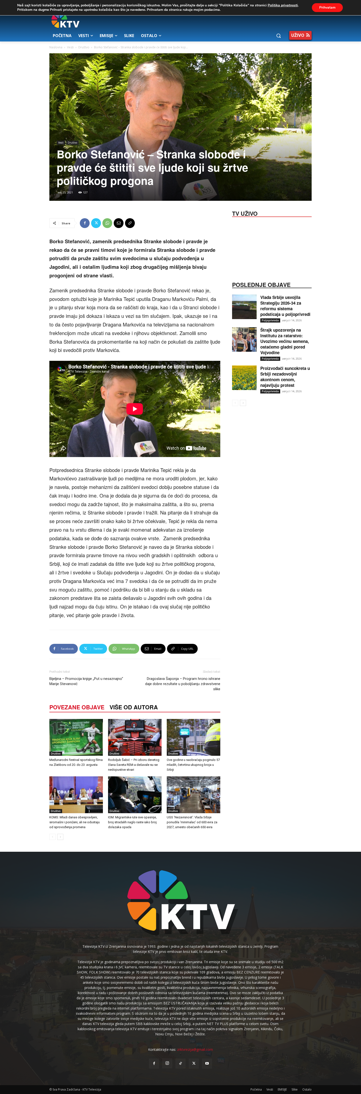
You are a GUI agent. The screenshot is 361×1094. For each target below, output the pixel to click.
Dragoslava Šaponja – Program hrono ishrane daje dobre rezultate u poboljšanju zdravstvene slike (182, 683)
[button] (278, 35)
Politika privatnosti (283, 5)
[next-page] (60, 837)
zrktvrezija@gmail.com (195, 1049)
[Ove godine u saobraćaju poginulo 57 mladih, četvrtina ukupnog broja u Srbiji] (193, 737)
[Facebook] (85, 223)
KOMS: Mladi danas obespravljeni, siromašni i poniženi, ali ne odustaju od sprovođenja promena (74, 822)
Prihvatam (327, 7)
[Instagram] (167, 1063)
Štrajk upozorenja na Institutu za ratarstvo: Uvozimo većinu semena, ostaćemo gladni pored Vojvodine (284, 341)
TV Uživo (245, 213)
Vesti (70, 47)
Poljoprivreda (270, 320)
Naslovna (55, 47)
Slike (295, 1089)
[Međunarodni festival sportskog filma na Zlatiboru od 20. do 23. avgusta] (76, 737)
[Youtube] (207, 1063)
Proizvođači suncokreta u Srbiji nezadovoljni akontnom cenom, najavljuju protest (285, 376)
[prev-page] (52, 837)
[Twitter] (96, 223)
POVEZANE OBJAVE (76, 707)
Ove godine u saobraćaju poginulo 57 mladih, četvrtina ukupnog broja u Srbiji (193, 764)
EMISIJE (282, 1089)
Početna (256, 1089)
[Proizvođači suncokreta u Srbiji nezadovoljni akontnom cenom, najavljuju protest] (244, 377)
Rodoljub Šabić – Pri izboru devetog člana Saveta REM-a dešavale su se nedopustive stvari (133, 764)
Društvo (83, 47)
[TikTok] (180, 1063)
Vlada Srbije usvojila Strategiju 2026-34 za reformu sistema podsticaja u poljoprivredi (285, 305)
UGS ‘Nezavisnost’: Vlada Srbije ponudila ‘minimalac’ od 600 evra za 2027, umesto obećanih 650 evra (192, 822)
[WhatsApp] (107, 223)
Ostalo (307, 1089)
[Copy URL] (130, 223)
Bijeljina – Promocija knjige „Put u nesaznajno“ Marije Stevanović (86, 681)
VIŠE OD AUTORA (134, 707)
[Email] (119, 223)
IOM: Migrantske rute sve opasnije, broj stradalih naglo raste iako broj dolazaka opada (132, 822)
